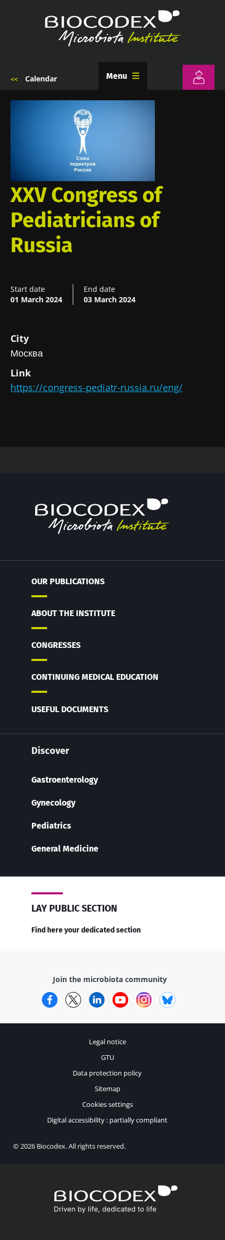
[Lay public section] (199, 77)
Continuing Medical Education (95, 677)
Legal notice (107, 1041)
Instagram (144, 1000)
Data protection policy (107, 1073)
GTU (107, 1057)
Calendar (41, 79)
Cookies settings (107, 1104)
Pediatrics (51, 826)
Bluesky (167, 1000)
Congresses (56, 645)
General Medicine (64, 849)
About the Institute (73, 613)
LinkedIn (97, 1000)
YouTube (120, 1000)
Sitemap (107, 1088)
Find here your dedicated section (86, 930)
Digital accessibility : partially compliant (107, 1120)
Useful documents (69, 709)
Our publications (68, 581)
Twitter (73, 1000)
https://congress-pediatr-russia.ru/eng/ (96, 387)
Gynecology (53, 803)
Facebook (50, 1000)
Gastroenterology (64, 780)
